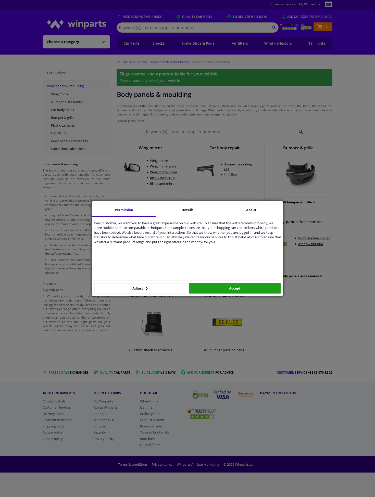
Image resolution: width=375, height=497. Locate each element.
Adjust (138, 288)
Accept (235, 288)
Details (187, 209)
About (251, 209)
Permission (124, 209)
